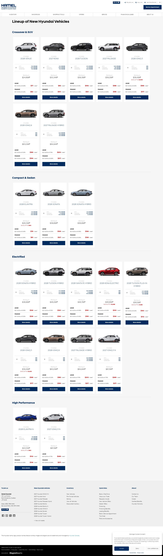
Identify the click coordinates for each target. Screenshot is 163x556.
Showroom (36, 14)
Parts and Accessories (105, 518)
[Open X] (10, 515)
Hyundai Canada (74, 535)
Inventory (13, 14)
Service (104, 14)
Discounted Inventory (73, 504)
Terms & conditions (5, 549)
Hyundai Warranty (137, 504)
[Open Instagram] (7, 515)
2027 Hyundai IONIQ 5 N (41, 494)
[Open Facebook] (3, 515)
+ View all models (39, 520)
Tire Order (102, 516)
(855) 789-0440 (10, 504)
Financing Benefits (104, 509)
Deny (137, 548)
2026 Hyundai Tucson (40, 513)
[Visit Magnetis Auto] (16, 553)
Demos (69, 499)
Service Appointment (152, 7)
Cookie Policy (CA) (23, 549)
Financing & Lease (127, 14)
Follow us (129, 2)
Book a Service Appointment (107, 513)
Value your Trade (104, 496)
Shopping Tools (58, 14)
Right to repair (40, 549)
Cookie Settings (32, 549)
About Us (150, 14)
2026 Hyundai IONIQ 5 (40, 509)
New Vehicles (71, 494)
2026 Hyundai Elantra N (41, 506)
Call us (139, 2)
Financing (102, 506)
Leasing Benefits (104, 511)
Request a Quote (104, 499)
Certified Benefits (137, 501)
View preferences (152, 548)
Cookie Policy (133, 552)
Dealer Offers (103, 504)
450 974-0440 (15, 506)
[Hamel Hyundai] (8, 6)
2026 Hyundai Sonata (40, 511)
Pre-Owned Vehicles (73, 496)
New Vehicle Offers (105, 501)
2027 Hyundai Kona (40, 496)
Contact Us (135, 494)
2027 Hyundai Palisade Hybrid (43, 501)
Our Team (135, 496)
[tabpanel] (26, 69)
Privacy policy (140, 552)
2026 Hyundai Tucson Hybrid (42, 516)
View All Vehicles (72, 501)
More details (26, 97)
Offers (81, 14)
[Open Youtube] (14, 515)
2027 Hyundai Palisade (40, 499)
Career (134, 499)
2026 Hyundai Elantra (40, 504)
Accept (121, 548)
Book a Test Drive (104, 494)
